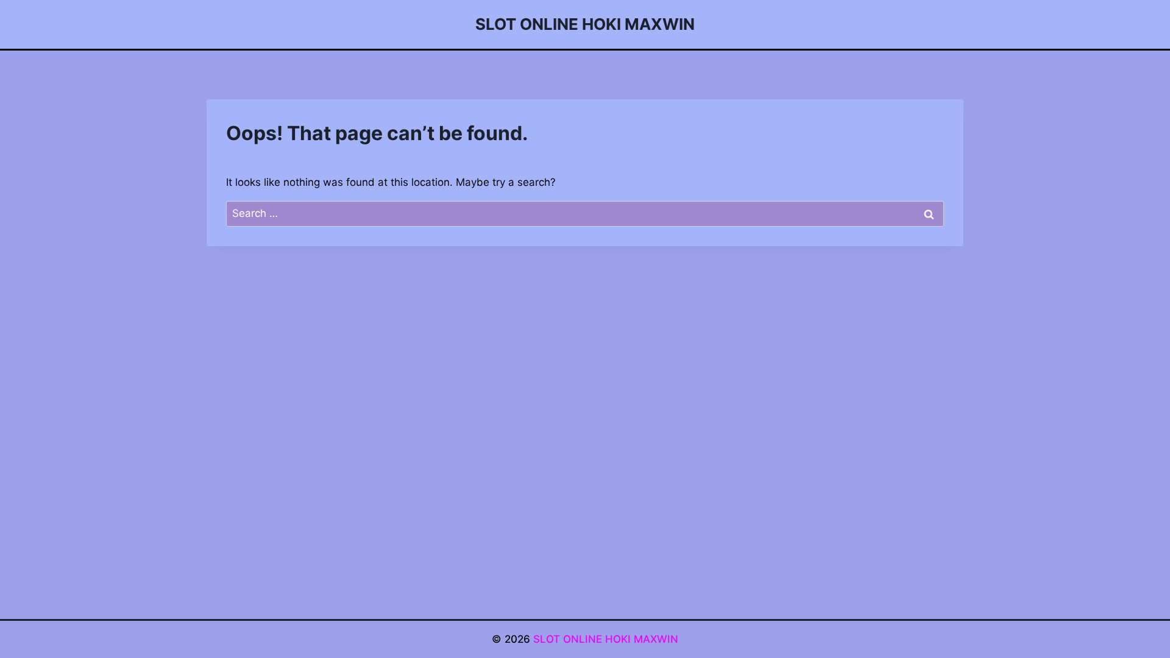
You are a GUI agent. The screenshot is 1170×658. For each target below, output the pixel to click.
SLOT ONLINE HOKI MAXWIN (605, 639)
